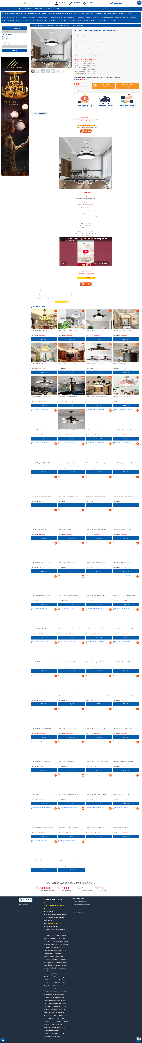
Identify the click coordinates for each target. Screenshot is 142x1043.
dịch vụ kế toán (53, 986)
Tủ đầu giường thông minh (34, 13)
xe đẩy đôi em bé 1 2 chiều (59, 941)
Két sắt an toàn (67, 20)
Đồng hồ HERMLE (90, 13)
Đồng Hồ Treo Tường (79, 13)
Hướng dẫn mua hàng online (80, 901)
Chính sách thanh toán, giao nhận (82, 904)
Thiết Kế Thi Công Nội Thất (48, 13)
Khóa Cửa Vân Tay (77, 20)
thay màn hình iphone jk (59, 991)
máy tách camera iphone (54, 1036)
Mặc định (5, 36)
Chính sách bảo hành (79, 910)
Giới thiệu (28, 8)
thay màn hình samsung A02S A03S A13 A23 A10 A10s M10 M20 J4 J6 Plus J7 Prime (55, 1009)
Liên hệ (57, 8)
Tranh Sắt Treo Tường (101, 13)
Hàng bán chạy (6, 42)
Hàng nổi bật (6, 43)
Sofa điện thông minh (21, 13)
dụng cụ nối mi (61, 959)
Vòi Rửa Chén (96, 17)
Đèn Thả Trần (11, 20)
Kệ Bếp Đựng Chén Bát (21, 17)
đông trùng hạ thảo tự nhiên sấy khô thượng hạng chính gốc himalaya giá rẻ (54, 1030)
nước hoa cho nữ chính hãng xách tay (53, 935)
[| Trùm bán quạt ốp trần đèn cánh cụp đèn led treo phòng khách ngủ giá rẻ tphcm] (24, 4)
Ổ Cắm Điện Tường (53, 17)
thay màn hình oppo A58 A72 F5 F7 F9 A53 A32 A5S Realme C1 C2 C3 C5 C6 (55, 1015)
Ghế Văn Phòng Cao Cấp (57, 20)
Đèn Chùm (4, 20)
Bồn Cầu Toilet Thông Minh (8, 13)
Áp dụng (14, 50)
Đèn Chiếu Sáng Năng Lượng (103, 20)
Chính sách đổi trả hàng (79, 912)
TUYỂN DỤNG (38, 8)
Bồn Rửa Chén (32, 17)
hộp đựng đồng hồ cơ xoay (52, 950)
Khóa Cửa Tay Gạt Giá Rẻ (125, 13)
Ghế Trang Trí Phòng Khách (129, 17)
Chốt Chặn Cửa (118, 17)
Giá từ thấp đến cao (7, 38)
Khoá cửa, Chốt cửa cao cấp (8, 17)
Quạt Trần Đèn (68, 13)
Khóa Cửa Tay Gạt (112, 13)
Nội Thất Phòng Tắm (30, 20)
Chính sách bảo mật (78, 907)
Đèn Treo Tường (20, 20)
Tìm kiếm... (49, 3)
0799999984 (82, 79)
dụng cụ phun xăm (52, 959)
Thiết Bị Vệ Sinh (60, 13)
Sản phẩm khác (115, 20)
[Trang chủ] (20, 9)
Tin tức (48, 8)
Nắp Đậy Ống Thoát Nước (107, 17)
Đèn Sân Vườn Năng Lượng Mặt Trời (67, 17)
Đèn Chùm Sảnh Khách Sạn (43, 20)
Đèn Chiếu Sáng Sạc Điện (89, 20)
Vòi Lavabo (88, 17)
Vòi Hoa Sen (81, 17)
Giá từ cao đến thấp (7, 40)
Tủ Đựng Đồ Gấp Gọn (42, 17)
